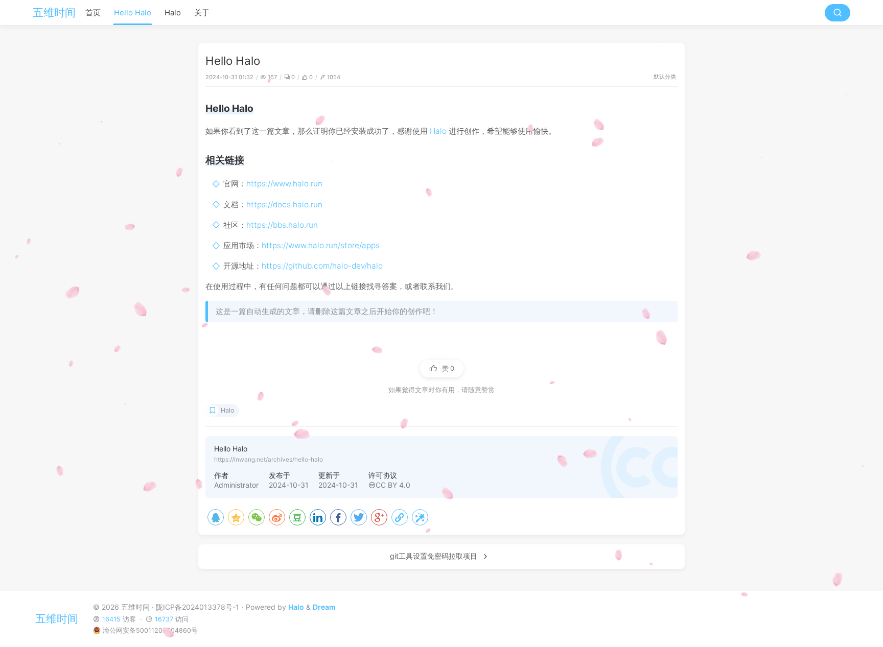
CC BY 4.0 (393, 485)
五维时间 (54, 12)
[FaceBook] (338, 517)
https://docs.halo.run (284, 204)
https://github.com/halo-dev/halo (322, 266)
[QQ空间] (236, 517)
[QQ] (215, 517)
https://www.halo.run (284, 183)
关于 (202, 12)
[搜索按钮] (837, 12)
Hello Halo (132, 12)
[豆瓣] (297, 517)
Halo (173, 12)
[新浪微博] (277, 517)
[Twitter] (359, 517)
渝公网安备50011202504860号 (150, 630)
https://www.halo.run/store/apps (321, 245)
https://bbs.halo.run (282, 225)
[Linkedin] (318, 517)
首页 (93, 12)
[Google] (379, 517)
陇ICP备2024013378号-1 (197, 607)
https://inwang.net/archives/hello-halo (268, 459)
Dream (324, 607)
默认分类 (665, 76)
